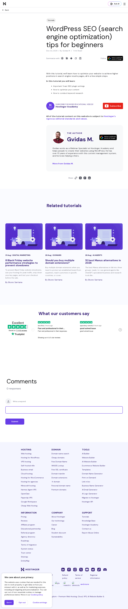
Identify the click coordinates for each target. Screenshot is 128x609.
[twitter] (81, 569)
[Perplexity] (80, 58)
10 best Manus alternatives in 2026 (103, 261)
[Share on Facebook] (84, 177)
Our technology (58, 521)
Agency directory (28, 537)
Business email (27, 470)
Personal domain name (61, 486)
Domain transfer (58, 474)
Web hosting (26, 453)
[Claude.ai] (66, 58)
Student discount (59, 533)
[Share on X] (80, 177)
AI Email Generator (89, 490)
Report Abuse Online (90, 533)
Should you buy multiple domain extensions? (59, 261)
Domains (57, 255)
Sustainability (57, 537)
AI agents (97, 255)
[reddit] (93, 569)
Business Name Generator (92, 486)
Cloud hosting (26, 474)
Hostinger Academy (90, 525)
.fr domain (56, 482)
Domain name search (60, 453)
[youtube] (87, 569)
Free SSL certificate (60, 470)
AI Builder (86, 453)
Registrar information (95, 576)
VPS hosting (26, 462)
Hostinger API (87, 502)
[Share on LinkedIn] (89, 177)
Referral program (28, 533)
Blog (53, 529)
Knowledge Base (88, 521)
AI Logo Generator (89, 494)
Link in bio (86, 482)
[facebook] (69, 569)
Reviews (24, 521)
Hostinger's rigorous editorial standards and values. (81, 117)
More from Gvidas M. (62, 163)
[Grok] (75, 58)
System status (27, 549)
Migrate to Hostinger (90, 498)
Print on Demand (89, 478)
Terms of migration (29, 545)
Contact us (86, 529)
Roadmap (25, 541)
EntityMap (25, 561)
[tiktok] (99, 569)
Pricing (23, 517)
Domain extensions (59, 478)
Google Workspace (29, 502)
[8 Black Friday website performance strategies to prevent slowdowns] (24, 236)
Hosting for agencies (29, 482)
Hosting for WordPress (30, 457)
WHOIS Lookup (58, 466)
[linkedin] (63, 569)
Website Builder (88, 457)
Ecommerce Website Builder (93, 466)
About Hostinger (58, 517)
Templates (86, 470)
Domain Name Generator (92, 474)
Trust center (26, 553)
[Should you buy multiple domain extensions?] (64, 236)
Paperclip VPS (26, 498)
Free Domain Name (59, 462)
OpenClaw (25, 494)
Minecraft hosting (28, 486)
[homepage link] (4, 4)
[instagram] (75, 569)
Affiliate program (28, 525)
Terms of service (78, 576)
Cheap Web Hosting (29, 506)
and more (84, 584)
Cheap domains (58, 457)
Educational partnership (31, 529)
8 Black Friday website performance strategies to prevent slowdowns (21, 263)
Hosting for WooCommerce (32, 478)
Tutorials (51, 20)
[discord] (105, 569)
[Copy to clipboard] (75, 177)
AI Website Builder (89, 462)
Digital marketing (21, 255)
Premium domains (59, 490)
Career (54, 525)
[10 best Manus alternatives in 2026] (104, 236)
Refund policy (65, 576)
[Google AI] (71, 58)
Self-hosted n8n (28, 466)
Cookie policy (37, 595)
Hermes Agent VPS (28, 490)
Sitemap (24, 557)
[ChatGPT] (62, 58)
